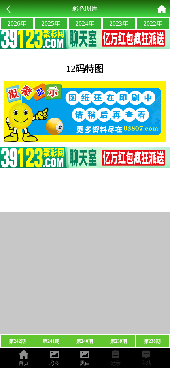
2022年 (153, 23)
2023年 (119, 23)
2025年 (51, 23)
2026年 (17, 23)
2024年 (85, 23)
